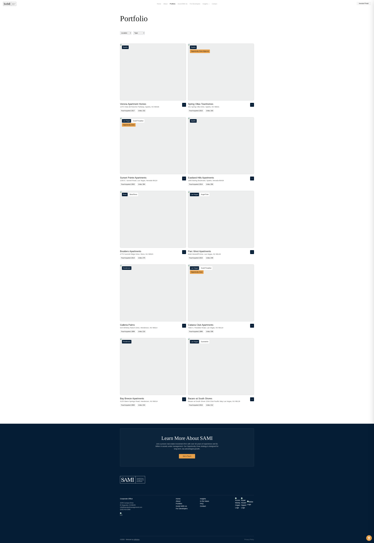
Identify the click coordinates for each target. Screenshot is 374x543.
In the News (204, 501)
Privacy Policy (249, 539)
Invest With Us (182, 4)
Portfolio (172, 4)
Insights (205, 4)
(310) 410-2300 (125, 509)
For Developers (195, 4)
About (165, 4)
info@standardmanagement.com (131, 507)
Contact (214, 4)
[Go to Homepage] (33, 4)
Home (159, 4)
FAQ (201, 504)
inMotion (137, 539)
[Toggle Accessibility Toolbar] (369, 538)
